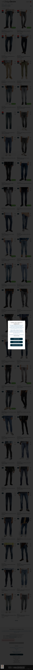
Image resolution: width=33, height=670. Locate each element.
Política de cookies (16, 335)
